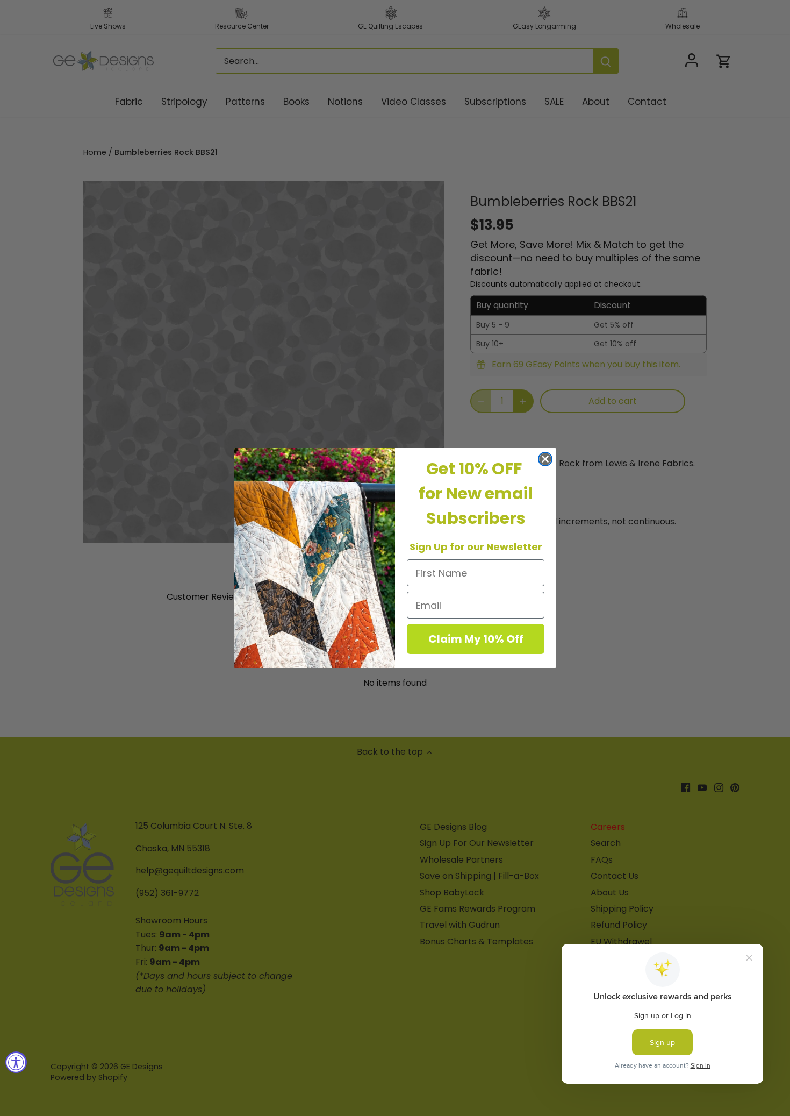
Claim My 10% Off (475, 638)
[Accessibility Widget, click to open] (16, 1062)
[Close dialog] (545, 459)
